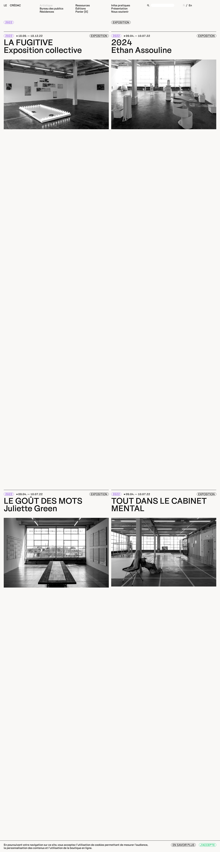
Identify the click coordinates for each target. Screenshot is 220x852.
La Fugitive (28, 42)
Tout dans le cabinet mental (159, 504)
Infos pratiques (120, 5)
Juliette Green (30, 508)
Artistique (46, 5)
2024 (121, 42)
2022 (8, 22)
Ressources (82, 5)
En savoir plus (183, 844)
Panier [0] (81, 11)
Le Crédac (12, 5)
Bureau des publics (51, 8)
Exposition (121, 22)
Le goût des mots (43, 500)
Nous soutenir (120, 11)
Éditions (80, 8)
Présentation (119, 8)
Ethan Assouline (141, 50)
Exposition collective (43, 50)
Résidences (47, 11)
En (190, 5)
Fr (184, 5)
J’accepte (207, 844)
